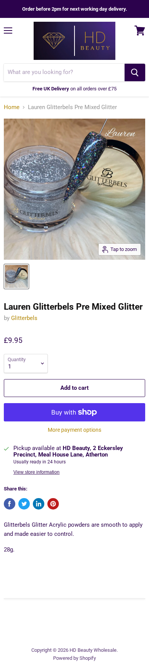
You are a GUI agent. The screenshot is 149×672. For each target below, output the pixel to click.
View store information (36, 472)
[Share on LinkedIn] (38, 504)
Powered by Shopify (74, 658)
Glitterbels (24, 318)
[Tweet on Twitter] (24, 504)
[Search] (135, 72)
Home (11, 107)
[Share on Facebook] (9, 504)
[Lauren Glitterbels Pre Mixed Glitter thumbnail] (16, 276)
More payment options (74, 430)
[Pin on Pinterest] (53, 504)
